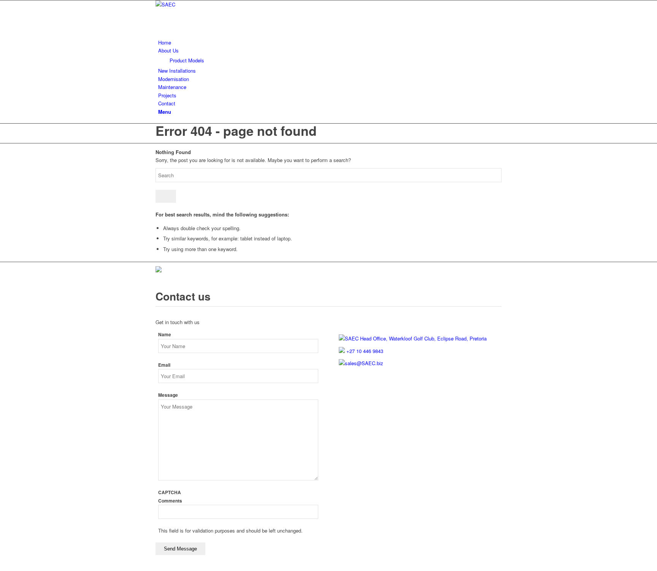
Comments (170, 501)
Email (164, 365)
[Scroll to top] (2, 566)
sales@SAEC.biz (364, 363)
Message (168, 395)
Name (164, 334)
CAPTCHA (169, 492)
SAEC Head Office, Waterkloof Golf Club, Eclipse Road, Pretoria (416, 338)
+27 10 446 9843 (364, 351)
